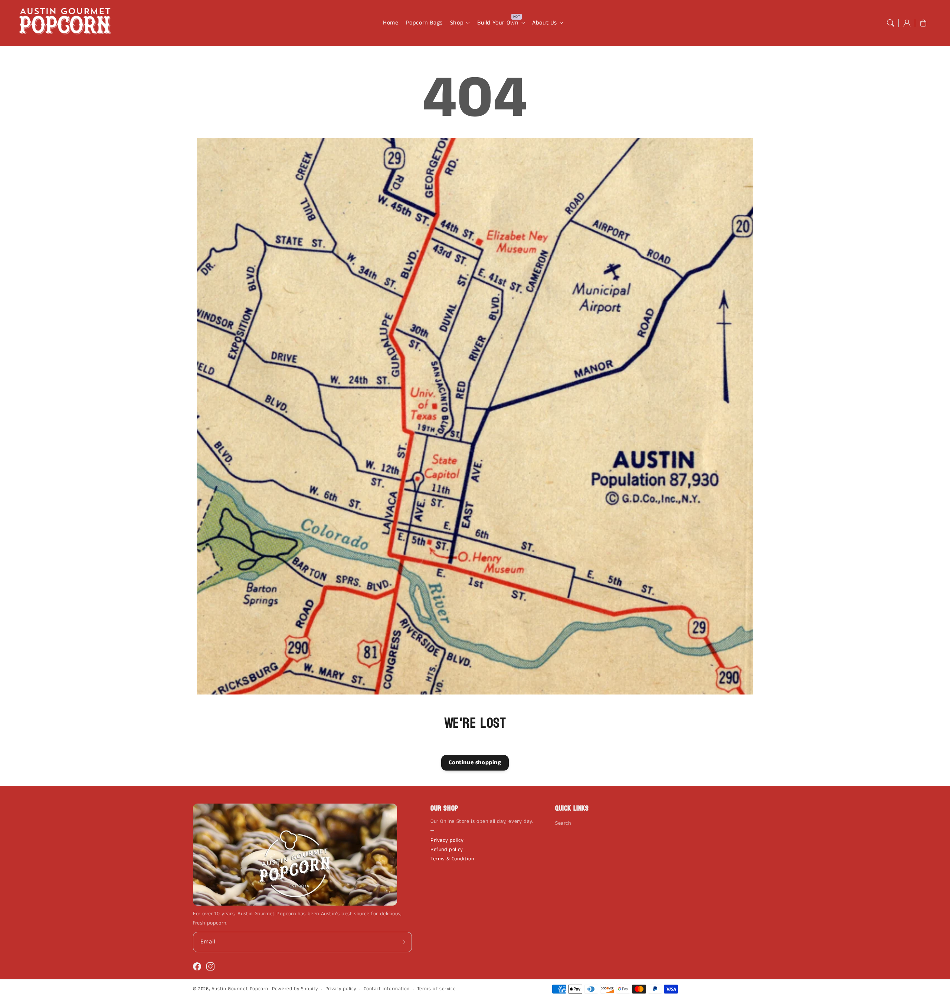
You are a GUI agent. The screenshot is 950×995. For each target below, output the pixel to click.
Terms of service (436, 988)
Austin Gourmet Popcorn (240, 988)
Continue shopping (475, 762)
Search (563, 823)
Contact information (387, 988)
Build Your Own (497, 23)
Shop (456, 23)
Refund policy (446, 849)
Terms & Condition (452, 859)
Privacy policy (446, 840)
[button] (890, 23)
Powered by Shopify (295, 988)
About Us (544, 23)
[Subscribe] (404, 942)
